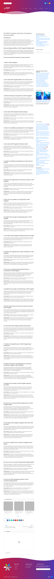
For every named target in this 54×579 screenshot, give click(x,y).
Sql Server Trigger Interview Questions (42, 150)
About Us (46, 8)
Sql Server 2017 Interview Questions (42, 126)
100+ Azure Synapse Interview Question (42, 44)
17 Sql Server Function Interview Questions (43, 125)
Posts (30, 8)
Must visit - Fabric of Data (40, 35)
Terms (16, 567)
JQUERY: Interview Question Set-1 (41, 82)
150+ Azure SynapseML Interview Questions (43, 38)
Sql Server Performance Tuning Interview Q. (43, 155)
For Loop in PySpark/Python (40, 45)
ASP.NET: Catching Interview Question (42, 78)
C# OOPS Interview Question (41, 79)
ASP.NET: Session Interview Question (42, 75)
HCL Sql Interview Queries (40, 148)
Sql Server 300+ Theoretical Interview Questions (42, 164)
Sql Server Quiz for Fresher (40, 161)
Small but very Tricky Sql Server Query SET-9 (42, 139)
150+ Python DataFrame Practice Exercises (41, 37)
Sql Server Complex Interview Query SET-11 (43, 142)
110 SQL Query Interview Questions (41, 41)
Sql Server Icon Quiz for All (40, 162)
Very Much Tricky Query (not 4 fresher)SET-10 (41, 141)
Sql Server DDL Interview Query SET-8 (42, 137)
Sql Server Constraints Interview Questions (43, 157)
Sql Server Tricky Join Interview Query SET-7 (43, 136)
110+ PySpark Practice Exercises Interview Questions (43, 40)
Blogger (16, 576)
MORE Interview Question (40, 80)
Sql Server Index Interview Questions (42, 146)
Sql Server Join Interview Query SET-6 (42, 134)
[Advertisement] (27, 22)
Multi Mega (41, 8)
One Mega (35, 8)
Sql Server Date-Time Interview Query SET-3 (42, 130)
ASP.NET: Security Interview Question (42, 77)
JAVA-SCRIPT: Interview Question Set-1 (42, 84)
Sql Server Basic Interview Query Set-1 (42, 127)
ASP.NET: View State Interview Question (42, 74)
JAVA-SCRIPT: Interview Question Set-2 (42, 85)
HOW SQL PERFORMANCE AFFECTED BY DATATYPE (42, 174)
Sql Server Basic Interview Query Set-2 (42, 128)
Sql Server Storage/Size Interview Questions (41, 159)
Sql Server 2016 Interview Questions (42, 153)
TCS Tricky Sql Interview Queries (41, 147)
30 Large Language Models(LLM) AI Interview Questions (41, 43)
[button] (7, 520)
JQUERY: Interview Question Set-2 (41, 83)
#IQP (7, 521)
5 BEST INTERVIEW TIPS (39, 170)
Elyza (10, 576)
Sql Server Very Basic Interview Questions (43, 160)
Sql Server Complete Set (40, 165)
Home (22, 8)
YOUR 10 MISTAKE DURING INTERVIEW (42, 171)
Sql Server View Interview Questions (42, 145)
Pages (26, 8)
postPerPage (28, 567)
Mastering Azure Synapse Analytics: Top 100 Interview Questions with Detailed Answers (43, 101)
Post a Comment (7, 518)
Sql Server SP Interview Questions (41, 149)
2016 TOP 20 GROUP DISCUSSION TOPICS (42, 172)
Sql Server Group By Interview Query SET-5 (43, 132)
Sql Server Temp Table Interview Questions (41, 152)
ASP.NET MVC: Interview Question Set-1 (42, 86)
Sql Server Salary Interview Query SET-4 (42, 131)
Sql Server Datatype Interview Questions (42, 143)
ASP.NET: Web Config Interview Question (42, 73)
